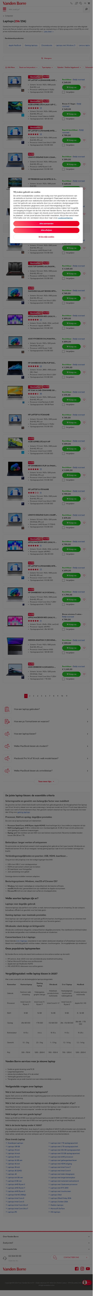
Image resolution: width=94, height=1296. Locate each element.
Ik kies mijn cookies (46, 237)
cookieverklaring (65, 218)
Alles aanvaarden (46, 223)
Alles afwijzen (46, 230)
